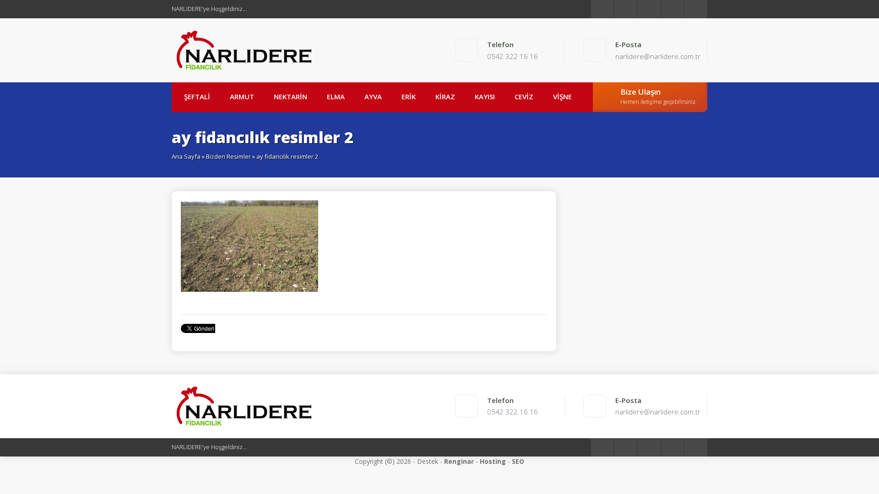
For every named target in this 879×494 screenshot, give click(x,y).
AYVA (373, 96)
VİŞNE (562, 96)
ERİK (409, 96)
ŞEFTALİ (197, 96)
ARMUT (242, 96)
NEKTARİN (290, 96)
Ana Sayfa (186, 156)
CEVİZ (524, 96)
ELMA (336, 96)
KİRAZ (445, 96)
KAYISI (485, 96)
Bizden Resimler (228, 156)
